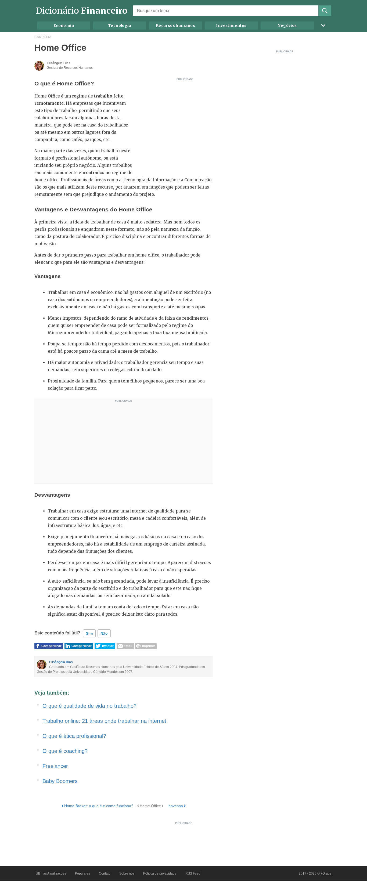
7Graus (326, 873)
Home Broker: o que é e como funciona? (98, 806)
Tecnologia (119, 25)
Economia (63, 25)
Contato (104, 873)
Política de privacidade (160, 873)
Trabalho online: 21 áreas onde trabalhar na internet (104, 721)
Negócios (287, 25)
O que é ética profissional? (74, 736)
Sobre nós (126, 873)
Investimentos (231, 25)
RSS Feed (192, 873)
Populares (82, 873)
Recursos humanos (175, 25)
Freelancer (55, 766)
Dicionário (81, 10)
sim (89, 633)
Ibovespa (175, 806)
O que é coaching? (65, 751)
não (104, 633)
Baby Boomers (60, 781)
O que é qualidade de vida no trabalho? (89, 706)
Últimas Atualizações (51, 873)
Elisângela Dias (61, 662)
